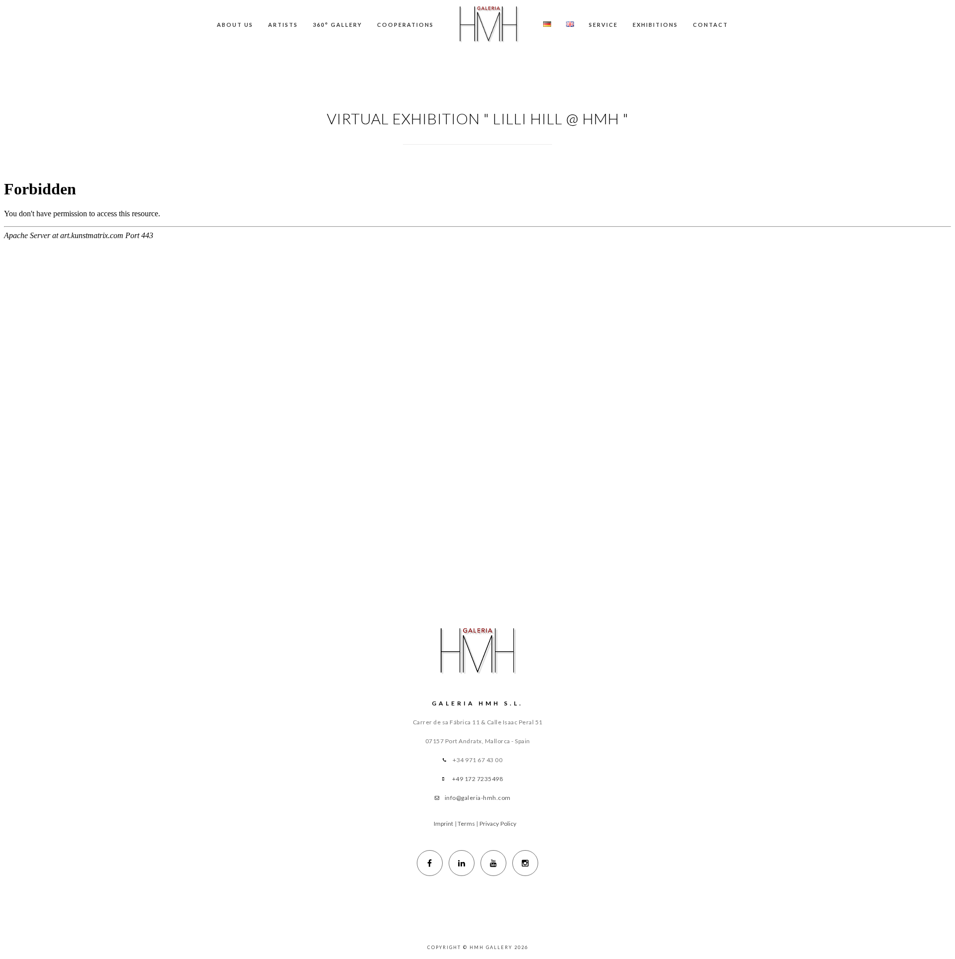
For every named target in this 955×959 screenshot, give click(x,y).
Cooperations (405, 24)
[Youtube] (493, 863)
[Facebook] (429, 863)
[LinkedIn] (461, 863)
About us (235, 24)
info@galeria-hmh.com (478, 797)
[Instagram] (525, 863)
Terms (467, 823)
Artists (283, 24)
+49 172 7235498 (477, 779)
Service (603, 24)
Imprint (444, 823)
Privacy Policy (497, 823)
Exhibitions (655, 24)
